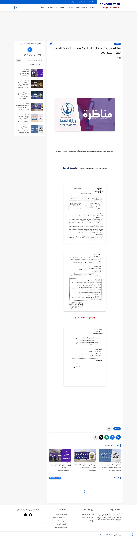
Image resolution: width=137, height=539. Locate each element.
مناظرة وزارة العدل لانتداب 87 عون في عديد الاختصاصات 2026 (23, 85)
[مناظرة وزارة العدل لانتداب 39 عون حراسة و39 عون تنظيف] (37, 95)
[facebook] (29, 49)
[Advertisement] (68, 26)
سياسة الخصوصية (89, 2)
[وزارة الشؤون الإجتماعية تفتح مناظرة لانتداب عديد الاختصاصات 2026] (60, 455)
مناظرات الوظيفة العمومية (85, 7)
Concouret (103, 535)
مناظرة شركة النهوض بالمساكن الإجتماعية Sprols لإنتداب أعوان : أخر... (111, 467)
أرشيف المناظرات (77, 2)
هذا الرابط (68, 168)
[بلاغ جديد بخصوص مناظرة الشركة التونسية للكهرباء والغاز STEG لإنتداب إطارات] (37, 118)
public (117, 44)
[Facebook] (30, 515)
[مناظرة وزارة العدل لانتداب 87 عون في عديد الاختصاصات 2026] (37, 84)
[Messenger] (25, 515)
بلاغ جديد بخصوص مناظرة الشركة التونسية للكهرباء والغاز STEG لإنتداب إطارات (23, 119)
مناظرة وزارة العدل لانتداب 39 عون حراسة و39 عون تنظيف (23, 96)
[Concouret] (110, 5)
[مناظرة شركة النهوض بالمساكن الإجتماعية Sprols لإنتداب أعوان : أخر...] (110, 455)
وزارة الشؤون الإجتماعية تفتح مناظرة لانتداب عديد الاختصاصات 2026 (61, 467)
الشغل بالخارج (59, 7)
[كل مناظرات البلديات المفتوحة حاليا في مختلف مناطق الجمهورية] (85, 455)
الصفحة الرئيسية (61, 514)
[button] (112, 437)
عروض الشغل (70, 7)
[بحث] (15, 7)
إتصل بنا (67, 2)
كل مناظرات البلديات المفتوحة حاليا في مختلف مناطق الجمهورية (85, 467)
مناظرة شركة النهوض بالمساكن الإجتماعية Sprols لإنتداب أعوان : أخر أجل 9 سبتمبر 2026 (23, 130)
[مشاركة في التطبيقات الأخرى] (95, 437)
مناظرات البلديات (47, 7)
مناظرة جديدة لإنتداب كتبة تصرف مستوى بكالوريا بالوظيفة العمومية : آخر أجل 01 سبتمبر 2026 (22, 108)
